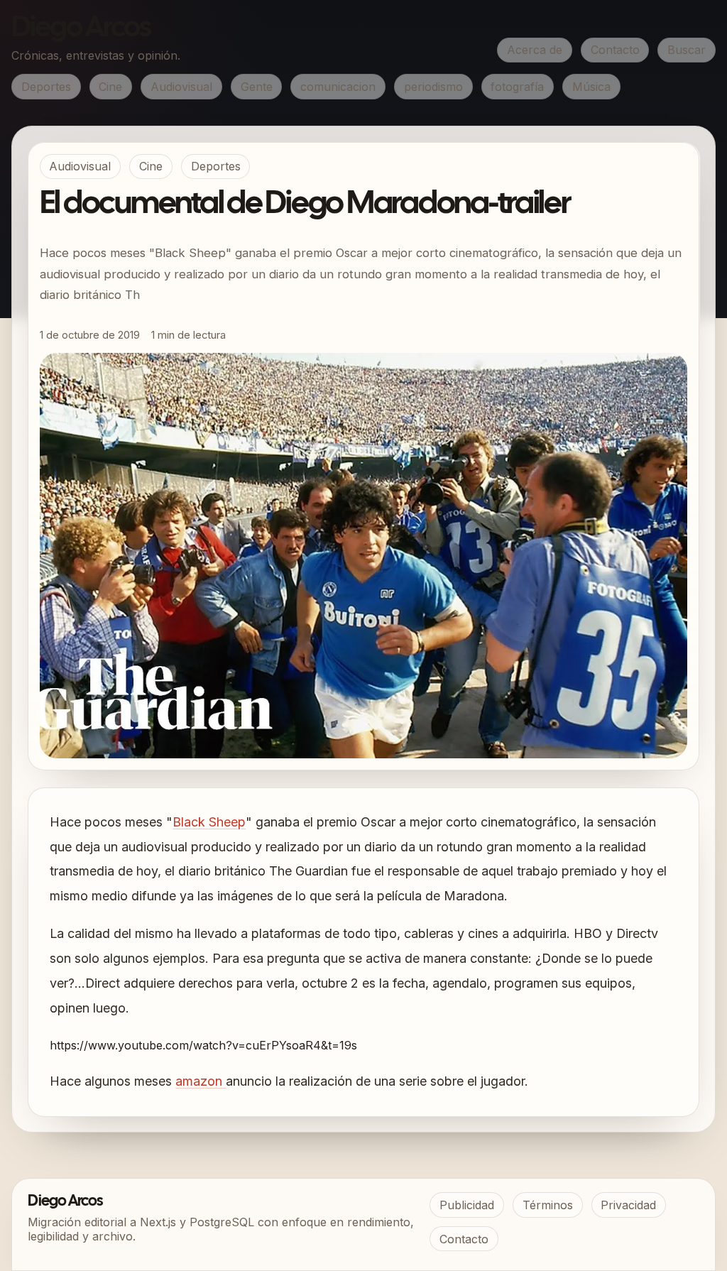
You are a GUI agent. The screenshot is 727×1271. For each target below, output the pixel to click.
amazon (200, 1081)
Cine (110, 87)
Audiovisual (181, 87)
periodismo (433, 87)
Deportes (46, 87)
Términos (548, 1205)
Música (591, 87)
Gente (257, 87)
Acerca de (534, 50)
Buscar (686, 50)
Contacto (615, 50)
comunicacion (338, 87)
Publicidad (466, 1205)
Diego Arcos (80, 28)
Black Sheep (209, 821)
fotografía (517, 87)
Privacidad (628, 1205)
